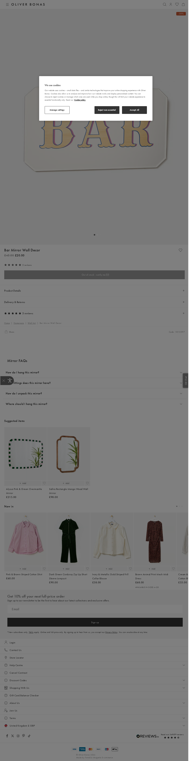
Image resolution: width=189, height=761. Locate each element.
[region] (95, 98)
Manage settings (57, 110)
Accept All (134, 110)
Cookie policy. (80, 100)
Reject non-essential (107, 110)
